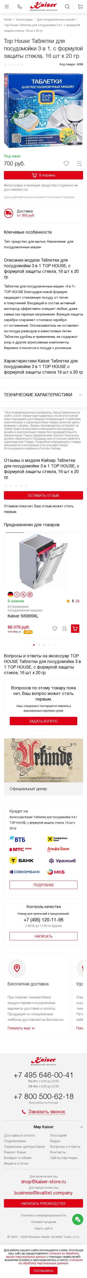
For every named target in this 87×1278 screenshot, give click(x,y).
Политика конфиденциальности (43, 1215)
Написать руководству (44, 1203)
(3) (77, 601)
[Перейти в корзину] (80, 6)
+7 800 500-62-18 (43, 1096)
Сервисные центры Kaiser (24, 1146)
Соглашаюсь (44, 1270)
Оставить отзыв (43, 495)
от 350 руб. (26, 215)
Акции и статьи (16, 1163)
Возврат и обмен (18, 1158)
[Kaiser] (43, 6)
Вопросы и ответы (65, 1146)
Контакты (58, 1152)
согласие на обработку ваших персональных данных (42, 1255)
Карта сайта (43, 1228)
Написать (43, 936)
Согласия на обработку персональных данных (51, 1261)
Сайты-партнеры (63, 1158)
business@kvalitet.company (43, 1192)
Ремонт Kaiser (15, 1152)
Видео (55, 1141)
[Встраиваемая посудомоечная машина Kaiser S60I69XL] (43, 561)
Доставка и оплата (19, 1135)
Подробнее (43, 885)
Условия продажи (43, 1222)
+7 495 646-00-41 (43, 1075)
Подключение (15, 1141)
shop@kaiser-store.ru (43, 1181)
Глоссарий (58, 1135)
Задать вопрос (43, 721)
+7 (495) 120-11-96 (43, 919)
